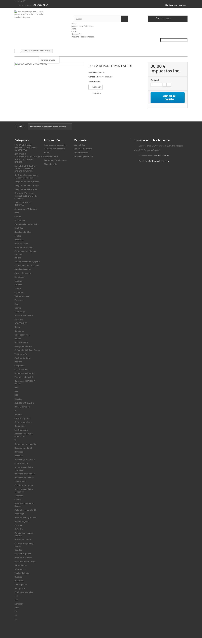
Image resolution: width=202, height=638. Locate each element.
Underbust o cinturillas (24, 373)
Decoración (76, 34)
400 (16, 596)
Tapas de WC (20, 481)
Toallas (17, 236)
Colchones (19, 331)
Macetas (18, 399)
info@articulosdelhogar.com (157, 161)
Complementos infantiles (25, 444)
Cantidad (155, 80)
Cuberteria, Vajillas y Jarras (27, 350)
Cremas (17, 499)
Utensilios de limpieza (24, 561)
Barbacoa (18, 452)
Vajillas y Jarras (21, 296)
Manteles (18, 456)
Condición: (93, 77)
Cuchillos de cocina (23, 485)
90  (15, 619)
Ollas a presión (21, 463)
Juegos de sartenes (23, 273)
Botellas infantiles (22, 232)
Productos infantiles (23, 592)
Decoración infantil (23, 448)
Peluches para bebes (24, 478)
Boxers (17, 258)
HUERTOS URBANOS (24, 403)
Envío (46, 153)
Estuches (18, 300)
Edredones (19, 277)
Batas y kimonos (22, 407)
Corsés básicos (21, 369)
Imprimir (97, 93)
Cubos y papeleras (22, 422)
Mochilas (18, 228)
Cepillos (18, 550)
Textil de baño (20, 354)
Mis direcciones (81, 153)
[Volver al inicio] (17, 51)
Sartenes (18, 414)
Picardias (18, 581)
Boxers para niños (22, 539)
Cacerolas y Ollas (22, 418)
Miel (16, 304)
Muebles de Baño (22, 358)
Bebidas (18, 362)
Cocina (74, 31)
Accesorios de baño (23, 315)
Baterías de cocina (22, 269)
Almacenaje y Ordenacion (82, 26)
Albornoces (19, 569)
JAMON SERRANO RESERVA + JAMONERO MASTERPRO (25, 147)
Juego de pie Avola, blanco (26, 182)
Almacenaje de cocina (24, 459)
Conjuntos (19, 366)
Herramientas (20, 565)
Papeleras (19, 240)
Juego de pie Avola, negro (26, 185)
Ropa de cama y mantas (25, 518)
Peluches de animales (24, 474)
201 (16, 611)
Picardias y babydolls (24, 377)
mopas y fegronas (22, 554)
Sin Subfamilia (21, 430)
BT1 (16, 391)
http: (16, 608)
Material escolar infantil (25, 510)
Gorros (17, 308)
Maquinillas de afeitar (24, 247)
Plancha (18, 525)
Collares (18, 285)
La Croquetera (20, 584)
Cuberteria (19, 292)
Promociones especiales (55, 145)
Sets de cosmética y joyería (27, 262)
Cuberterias (19, 426)
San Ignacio (19, 588)
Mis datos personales (83, 156)
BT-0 (16, 387)
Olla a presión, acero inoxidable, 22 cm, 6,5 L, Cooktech (25, 196)
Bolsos (17, 339)
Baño (73, 29)
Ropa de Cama (21, 243)
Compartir (96, 87)
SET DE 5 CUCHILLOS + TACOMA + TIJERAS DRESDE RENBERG (25, 168)
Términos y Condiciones (55, 160)
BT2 (16, 395)
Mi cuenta (80, 140)
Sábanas (18, 281)
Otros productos (21, 335)
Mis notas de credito (83, 149)
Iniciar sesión (20, 1)
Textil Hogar (19, 312)
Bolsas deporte (21, 342)
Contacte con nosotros (175, 5)
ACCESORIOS (20, 323)
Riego (17, 327)
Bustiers (18, 577)
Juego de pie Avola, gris (25, 189)
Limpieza (18, 604)
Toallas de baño (21, 573)
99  (15, 615)
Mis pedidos (79, 145)
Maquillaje (19, 514)
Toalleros (18, 496)
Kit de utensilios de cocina (26, 265)
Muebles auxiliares (23, 558)
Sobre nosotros (51, 156)
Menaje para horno (23, 346)
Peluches (18, 319)
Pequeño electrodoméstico (82, 37)
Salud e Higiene (21, 521)
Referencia (93, 72)
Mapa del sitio (50, 164)
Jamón (17, 289)
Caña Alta (18, 529)
